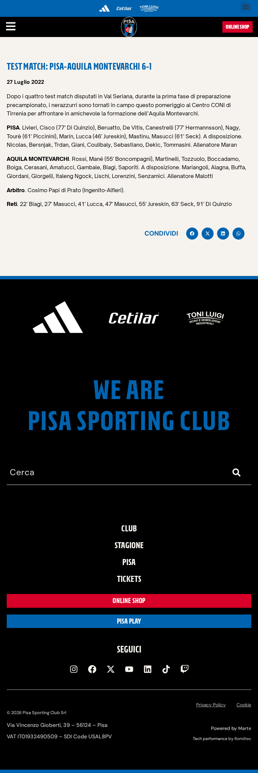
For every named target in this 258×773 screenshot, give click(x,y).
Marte (244, 728)
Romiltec (242, 738)
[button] (245, 6)
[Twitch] (184, 669)
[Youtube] (129, 669)
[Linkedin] (147, 669)
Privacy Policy (211, 705)
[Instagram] (73, 669)
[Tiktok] (166, 669)
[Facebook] (92, 669)
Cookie (243, 705)
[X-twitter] (110, 669)
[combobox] (115, 472)
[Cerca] (237, 472)
